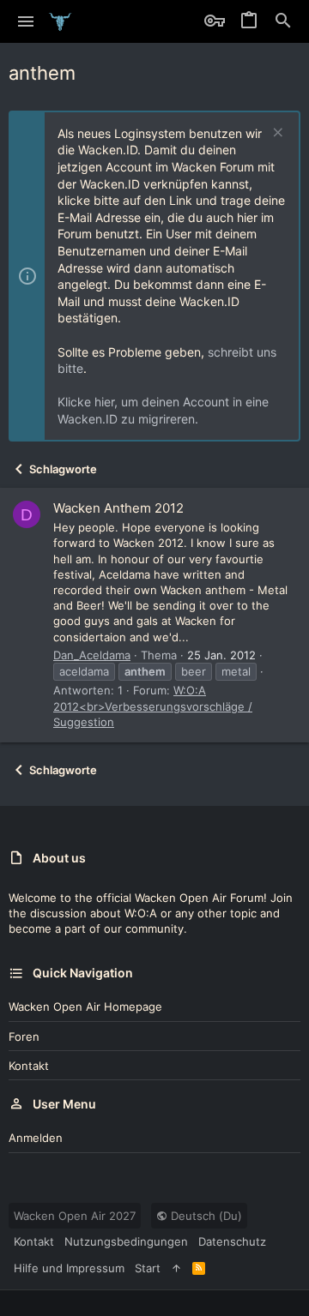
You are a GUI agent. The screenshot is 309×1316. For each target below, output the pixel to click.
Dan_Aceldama (91, 655)
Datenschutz (232, 1241)
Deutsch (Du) (204, 1216)
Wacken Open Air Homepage (85, 1006)
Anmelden (36, 1138)
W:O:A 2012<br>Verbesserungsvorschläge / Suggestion (152, 705)
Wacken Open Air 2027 (75, 1216)
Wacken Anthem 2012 (118, 508)
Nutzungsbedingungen (126, 1241)
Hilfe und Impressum (69, 1268)
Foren (24, 1036)
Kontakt (29, 1066)
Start (148, 1268)
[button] (26, 21)
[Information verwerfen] (276, 134)
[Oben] (176, 1268)
